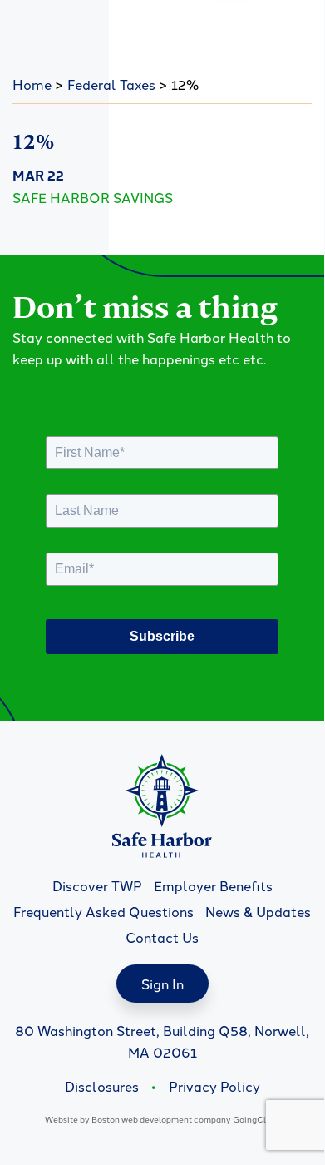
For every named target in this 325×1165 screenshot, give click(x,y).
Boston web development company (161, 1119)
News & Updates (258, 911)
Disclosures (102, 1086)
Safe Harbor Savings (92, 197)
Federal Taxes (111, 84)
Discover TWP (97, 885)
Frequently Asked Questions (103, 911)
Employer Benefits (213, 885)
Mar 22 (38, 175)
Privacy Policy (214, 1086)
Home (32, 84)
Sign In (162, 983)
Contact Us (162, 937)
